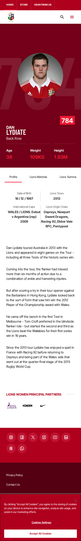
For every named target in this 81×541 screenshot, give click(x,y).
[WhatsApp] (22, 448)
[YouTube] (55, 437)
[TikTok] (44, 437)
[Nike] (43, 405)
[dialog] (40, 517)
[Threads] (11, 448)
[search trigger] (62, 17)
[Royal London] (11, 405)
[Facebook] (22, 437)
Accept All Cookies (40, 533)
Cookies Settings (41, 522)
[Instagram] (11, 437)
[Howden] (27, 405)
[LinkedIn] (66, 437)
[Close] (76, 500)
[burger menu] (72, 17)
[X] (33, 437)
